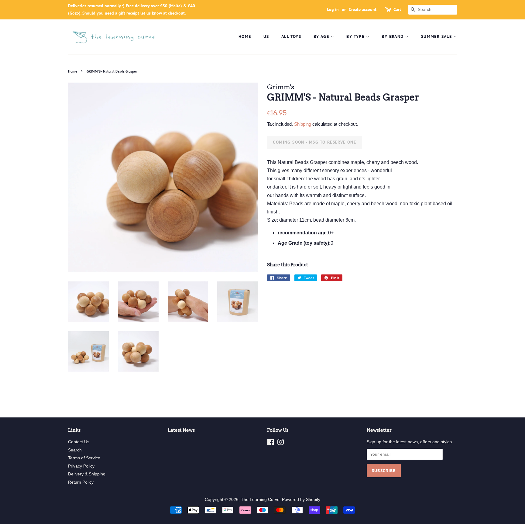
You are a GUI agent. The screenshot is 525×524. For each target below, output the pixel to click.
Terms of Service (84, 458)
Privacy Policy (81, 466)
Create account (362, 9)
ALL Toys (291, 36)
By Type (356, 36)
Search (75, 450)
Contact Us (78, 442)
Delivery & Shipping (86, 474)
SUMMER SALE (437, 36)
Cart (397, 9)
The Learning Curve (260, 499)
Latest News (181, 430)
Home (244, 36)
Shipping (302, 124)
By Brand (393, 36)
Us (266, 36)
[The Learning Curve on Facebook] (270, 443)
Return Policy (81, 482)
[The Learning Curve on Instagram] (280, 443)
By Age (322, 36)
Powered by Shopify (301, 499)
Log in (333, 9)
